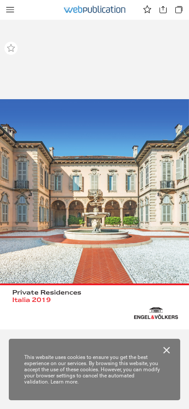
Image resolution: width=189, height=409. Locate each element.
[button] (10, 10)
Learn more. (65, 382)
